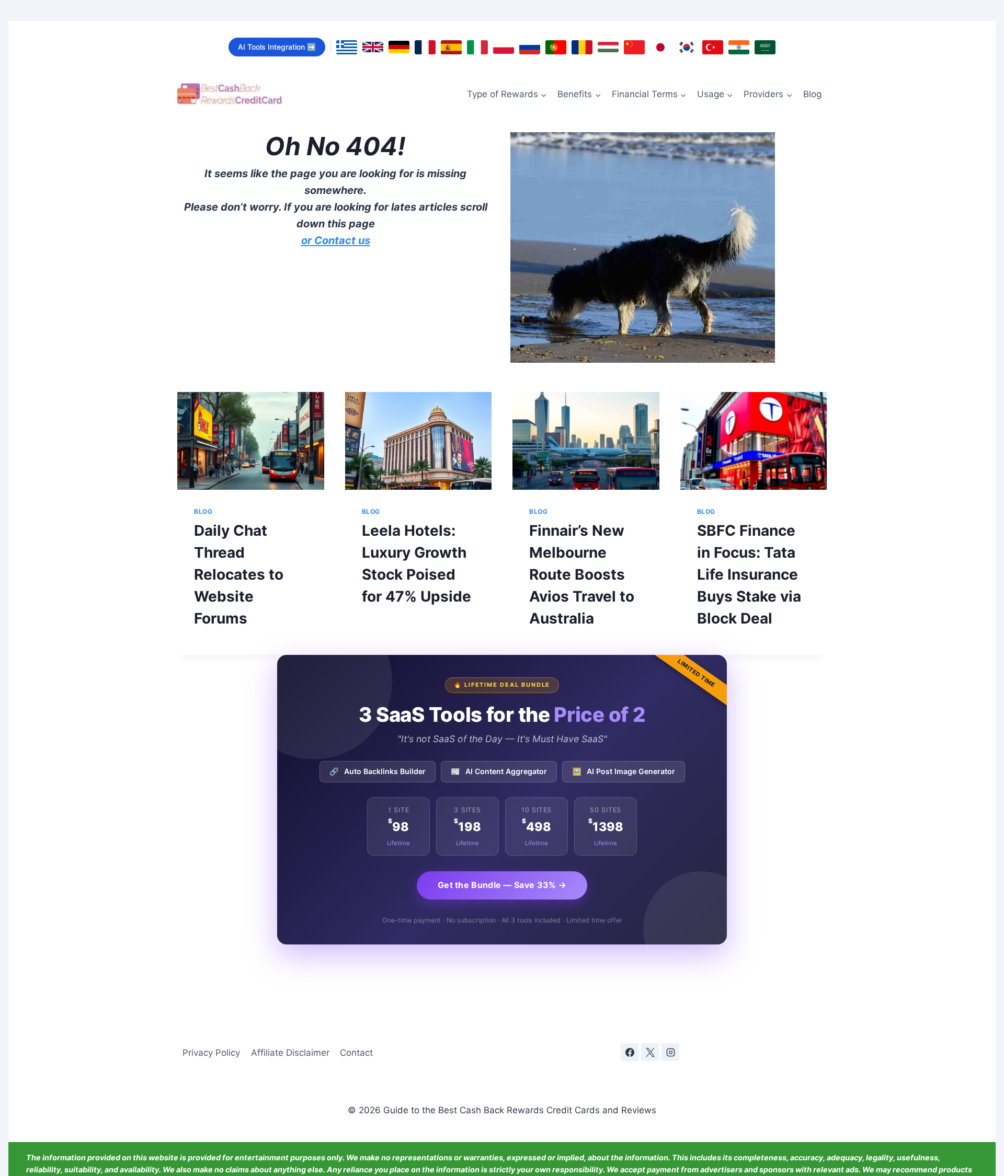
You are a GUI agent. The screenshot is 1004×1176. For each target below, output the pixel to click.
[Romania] (582, 47)
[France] (425, 47)
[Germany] (399, 47)
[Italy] (477, 47)
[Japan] (660, 47)
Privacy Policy (211, 1052)
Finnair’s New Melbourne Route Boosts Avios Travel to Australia (581, 574)
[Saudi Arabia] (765, 47)
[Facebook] (629, 1052)
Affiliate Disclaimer (290, 1052)
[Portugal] (555, 47)
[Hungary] (608, 47)
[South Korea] (686, 47)
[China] (634, 47)
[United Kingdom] (372, 47)
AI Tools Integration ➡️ (277, 46)
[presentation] (250, 441)
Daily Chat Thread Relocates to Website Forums (238, 574)
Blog (812, 94)
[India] (738, 47)
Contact (356, 1052)
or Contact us (335, 240)
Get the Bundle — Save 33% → (502, 885)
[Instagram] (670, 1052)
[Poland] (503, 47)
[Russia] (529, 47)
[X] (650, 1052)
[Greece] (346, 47)
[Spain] (451, 47)
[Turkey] (712, 47)
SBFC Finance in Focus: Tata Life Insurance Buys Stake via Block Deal (749, 574)
